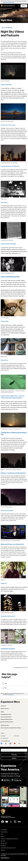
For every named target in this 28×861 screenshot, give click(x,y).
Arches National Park (6, 716)
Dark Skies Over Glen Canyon (8, 125)
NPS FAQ (3, 841)
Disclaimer (3, 845)
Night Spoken (4, 202)
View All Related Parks (7, 721)
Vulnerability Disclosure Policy (8, 847)
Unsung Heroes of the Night (8, 243)
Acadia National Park (6, 714)
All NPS (14, 758)
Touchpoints (10, 694)
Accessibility (4, 829)
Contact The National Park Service (9, 838)
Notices (2, 836)
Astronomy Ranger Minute (7, 510)
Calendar (3, 735)
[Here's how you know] (14, 2)
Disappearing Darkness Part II (8, 616)
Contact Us (5, 738)
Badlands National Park (6, 719)
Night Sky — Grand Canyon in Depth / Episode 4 (13, 473)
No (6, 688)
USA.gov (3, 850)
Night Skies (6, 20)
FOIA (2, 834)
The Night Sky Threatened (8, 648)
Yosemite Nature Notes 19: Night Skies (10, 166)
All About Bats (5, 321)
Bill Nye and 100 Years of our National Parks (12, 544)
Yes (6, 683)
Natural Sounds (5, 708)
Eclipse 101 (4, 583)
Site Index (16, 735)
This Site (14, 754)
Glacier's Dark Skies (6, 84)
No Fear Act (3, 843)
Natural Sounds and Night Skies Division (11, 727)
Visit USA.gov (5, 858)
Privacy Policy (4, 831)
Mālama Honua (4, 360)
